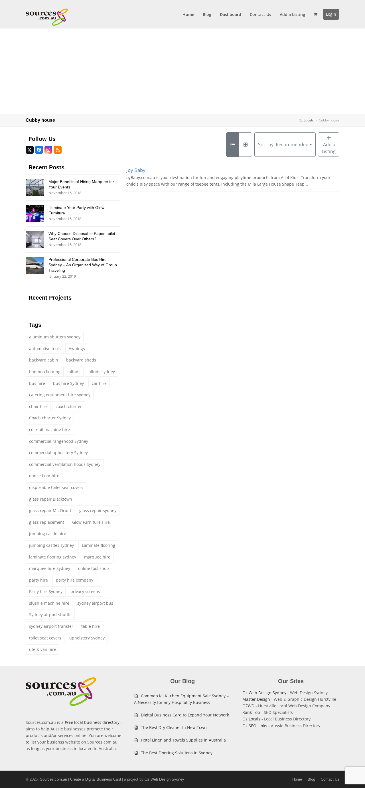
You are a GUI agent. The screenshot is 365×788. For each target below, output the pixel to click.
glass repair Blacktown (50, 499)
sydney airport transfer (51, 626)
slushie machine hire (49, 603)
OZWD (248, 705)
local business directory (96, 722)
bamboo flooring (44, 371)
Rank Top (251, 712)
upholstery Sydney (87, 638)
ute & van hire (42, 649)
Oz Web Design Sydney (264, 692)
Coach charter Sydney (50, 418)
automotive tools (45, 348)
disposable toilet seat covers (56, 487)
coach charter (69, 406)
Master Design (256, 699)
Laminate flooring (98, 545)
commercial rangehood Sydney (58, 441)
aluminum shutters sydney (54, 337)
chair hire (38, 406)
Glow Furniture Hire (91, 522)
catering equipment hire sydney (59, 394)
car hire (99, 383)
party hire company (74, 580)
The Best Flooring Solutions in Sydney (176, 752)
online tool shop (93, 568)
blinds (74, 371)
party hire (38, 580)
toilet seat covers (45, 638)
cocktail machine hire (49, 429)
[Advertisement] (182, 71)
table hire (90, 626)
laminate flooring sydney (52, 557)
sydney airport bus (95, 603)
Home (297, 779)
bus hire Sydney (68, 383)
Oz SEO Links (254, 725)
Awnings (77, 348)
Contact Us (330, 779)
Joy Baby (135, 170)
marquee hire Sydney (49, 568)
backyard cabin (43, 360)
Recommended (283, 144)
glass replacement (46, 522)
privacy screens (85, 591)
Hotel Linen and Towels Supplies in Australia (183, 740)
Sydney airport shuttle (50, 614)
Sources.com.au (53, 779)
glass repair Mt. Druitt (50, 510)
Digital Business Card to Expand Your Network (185, 715)
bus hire (37, 383)
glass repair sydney (97, 510)
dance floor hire (44, 475)
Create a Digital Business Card (95, 779)
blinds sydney (101, 371)
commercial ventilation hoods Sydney (64, 464)
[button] (315, 14)
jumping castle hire (47, 533)
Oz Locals (251, 719)
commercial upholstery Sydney (58, 452)
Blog (311, 779)
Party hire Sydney (45, 591)
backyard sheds (81, 360)
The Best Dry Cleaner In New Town (174, 727)
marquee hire (97, 557)
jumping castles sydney (51, 545)
